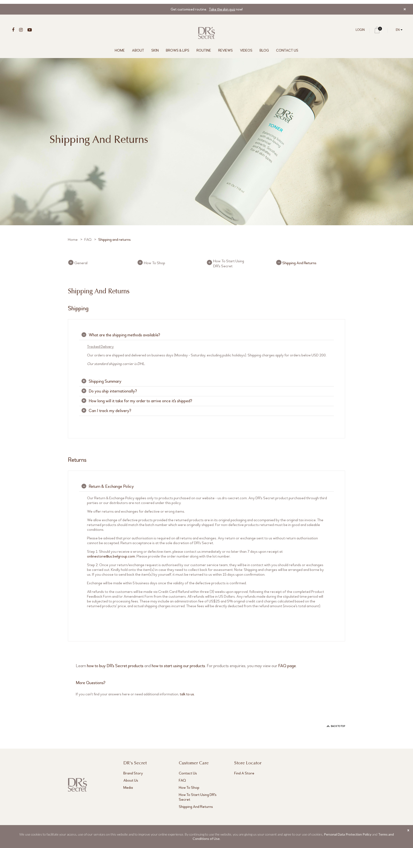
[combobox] (398, 30)
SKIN (155, 50)
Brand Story (133, 773)
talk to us (187, 694)
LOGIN (360, 30)
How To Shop (154, 262)
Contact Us (188, 773)
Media (128, 787)
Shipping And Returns (299, 262)
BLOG (264, 50)
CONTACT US (287, 50)
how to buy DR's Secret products (115, 665)
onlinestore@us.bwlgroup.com (111, 556)
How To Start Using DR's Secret (228, 263)
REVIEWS (225, 50)
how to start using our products (178, 665)
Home (73, 239)
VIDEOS (246, 50)
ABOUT (138, 50)
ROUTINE (203, 50)
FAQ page (287, 665)
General (80, 262)
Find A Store (244, 773)
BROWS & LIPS (177, 50)
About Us (130, 780)
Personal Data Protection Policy (347, 834)
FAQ (88, 239)
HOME (120, 50)
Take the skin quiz (222, 9)
